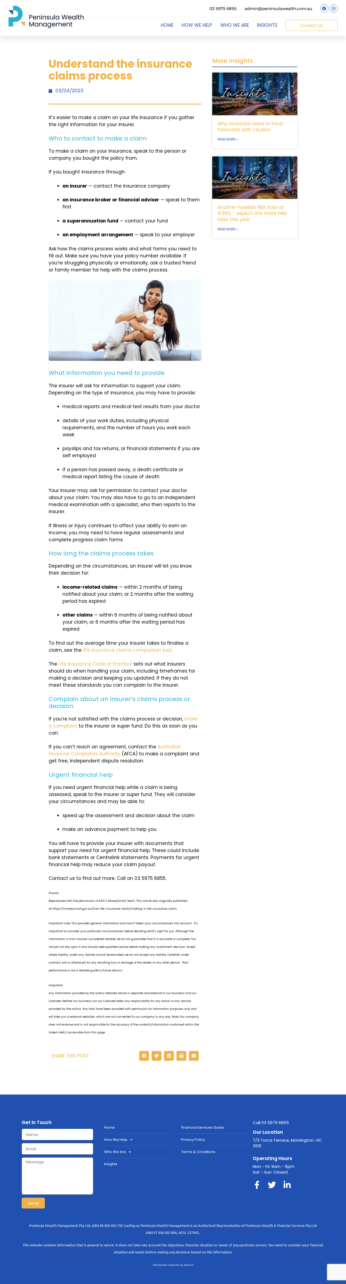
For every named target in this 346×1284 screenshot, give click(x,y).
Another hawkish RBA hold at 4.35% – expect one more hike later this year (252, 213)
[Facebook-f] (257, 1185)
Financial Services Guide (202, 1127)
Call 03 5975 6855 (271, 1122)
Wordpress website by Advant (173, 1265)
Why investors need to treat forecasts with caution (250, 126)
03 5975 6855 (223, 8)
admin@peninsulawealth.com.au (278, 8)
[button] (144, 1056)
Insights (267, 25)
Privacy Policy (193, 1139)
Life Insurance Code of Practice (95, 664)
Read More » (228, 139)
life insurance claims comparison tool (127, 650)
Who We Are (234, 25)
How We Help (197, 25)
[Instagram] (334, 8)
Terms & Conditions (198, 1151)
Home (167, 25)
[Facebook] (324, 8)
